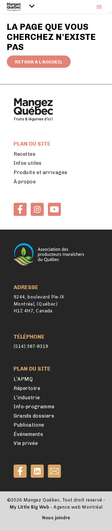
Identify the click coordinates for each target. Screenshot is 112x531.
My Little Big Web (29, 507)
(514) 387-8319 (31, 347)
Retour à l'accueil (39, 61)
